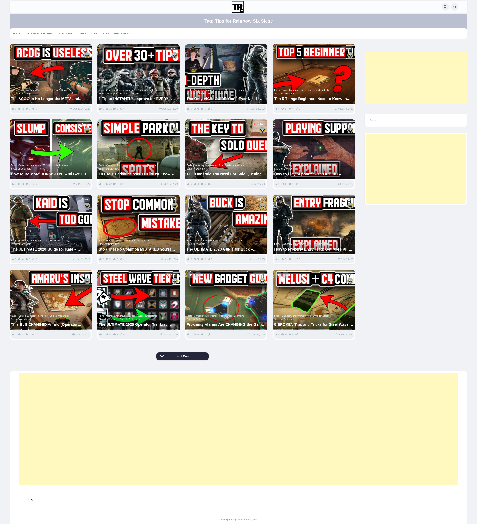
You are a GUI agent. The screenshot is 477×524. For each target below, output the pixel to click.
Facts (13, 90)
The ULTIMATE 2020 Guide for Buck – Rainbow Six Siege (220, 249)
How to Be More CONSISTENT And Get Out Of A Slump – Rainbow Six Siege (49, 174)
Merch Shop (121, 33)
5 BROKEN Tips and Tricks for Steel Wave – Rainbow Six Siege (313, 324)
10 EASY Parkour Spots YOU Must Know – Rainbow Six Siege (136, 174)
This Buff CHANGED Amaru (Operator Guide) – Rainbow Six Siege (44, 324)
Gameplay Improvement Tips (33, 90)
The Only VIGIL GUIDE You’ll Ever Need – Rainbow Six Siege (223, 99)
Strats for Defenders (39, 33)
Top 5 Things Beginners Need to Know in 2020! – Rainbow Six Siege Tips (310, 99)
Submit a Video (100, 33)
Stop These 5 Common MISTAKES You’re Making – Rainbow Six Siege (135, 249)
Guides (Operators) (147, 90)
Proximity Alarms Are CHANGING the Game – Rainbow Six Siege (225, 324)
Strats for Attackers (72, 33)
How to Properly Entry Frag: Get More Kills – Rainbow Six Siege (314, 249)
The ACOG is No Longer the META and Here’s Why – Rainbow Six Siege (45, 99)
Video (85, 49)
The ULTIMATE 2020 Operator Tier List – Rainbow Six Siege (134, 324)
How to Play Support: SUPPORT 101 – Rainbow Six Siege (307, 174)
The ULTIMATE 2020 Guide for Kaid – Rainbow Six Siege (43, 249)
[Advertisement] (416, 78)
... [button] (22, 6)
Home (16, 33)
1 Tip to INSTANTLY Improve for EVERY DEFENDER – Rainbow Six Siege (133, 99)
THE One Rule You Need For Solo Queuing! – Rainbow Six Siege (226, 174)
